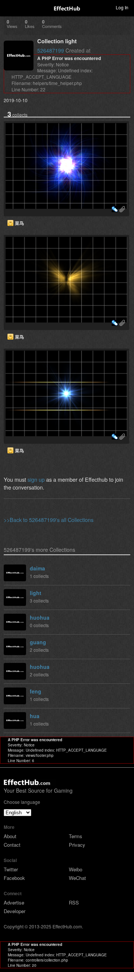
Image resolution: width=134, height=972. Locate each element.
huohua (40, 617)
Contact (12, 844)
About (10, 836)
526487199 (50, 50)
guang (38, 642)
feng (35, 691)
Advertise (14, 902)
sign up (36, 479)
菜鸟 (19, 223)
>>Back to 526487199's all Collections (48, 519)
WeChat (77, 877)
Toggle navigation (9, 7)
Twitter (11, 869)
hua (34, 716)
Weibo (75, 869)
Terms (75, 836)
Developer (14, 911)
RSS (74, 902)
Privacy (77, 844)
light (35, 593)
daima (37, 568)
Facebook (14, 877)
